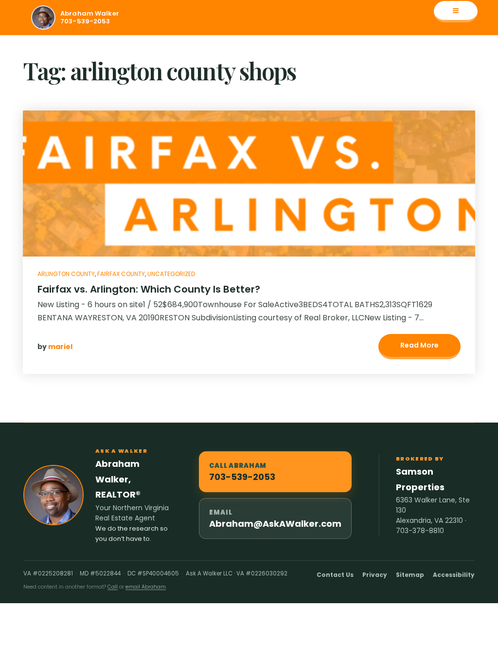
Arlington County (66, 274)
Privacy (374, 575)
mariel (60, 346)
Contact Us (335, 575)
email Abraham (145, 587)
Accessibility (454, 575)
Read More (419, 345)
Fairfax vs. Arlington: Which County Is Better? (148, 289)
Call (112, 587)
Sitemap (410, 575)
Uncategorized (171, 274)
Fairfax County (121, 274)
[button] (456, 11)
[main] (249, 229)
